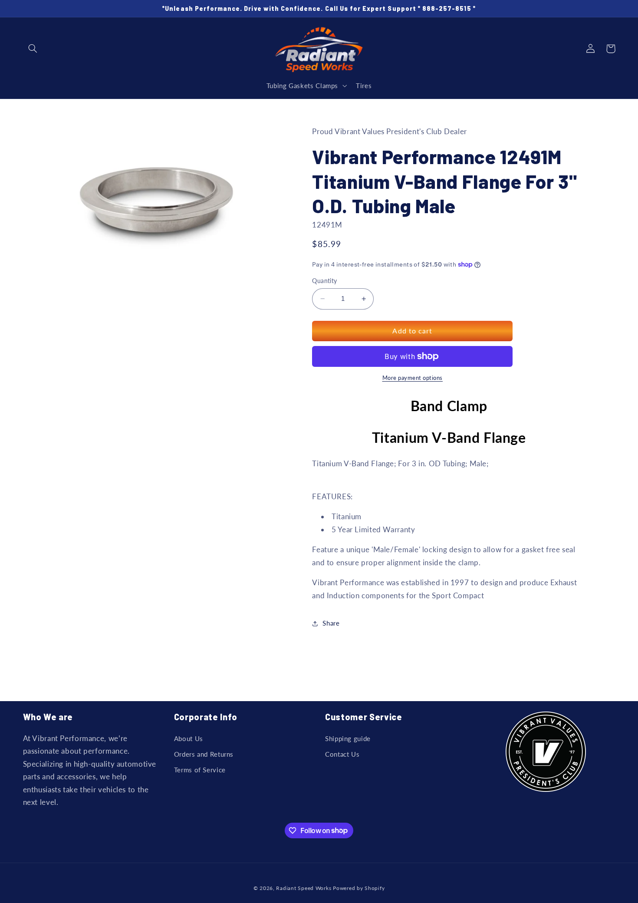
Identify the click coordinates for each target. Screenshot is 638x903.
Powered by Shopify (359, 888)
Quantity (324, 280)
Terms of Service (200, 770)
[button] (33, 49)
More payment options (412, 378)
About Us (188, 738)
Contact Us (342, 754)
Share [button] (330, 623)
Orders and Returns (203, 754)
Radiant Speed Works (303, 888)
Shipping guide (348, 738)
